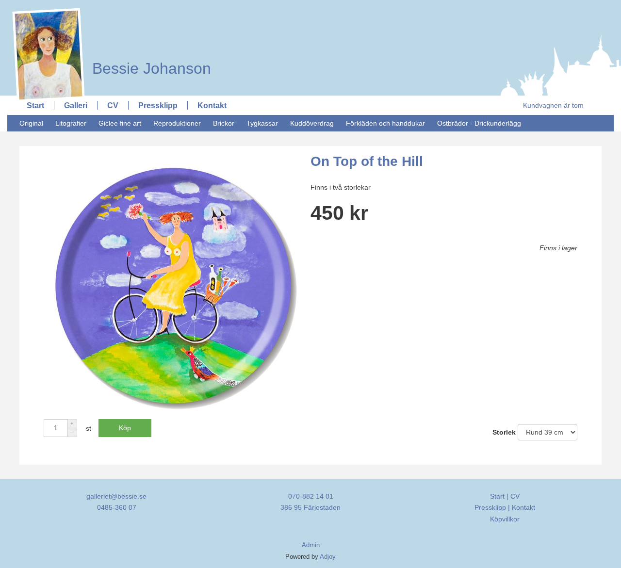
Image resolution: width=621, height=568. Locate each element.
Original (31, 123)
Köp (125, 428)
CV (112, 105)
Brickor (223, 123)
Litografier (70, 123)
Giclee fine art (119, 123)
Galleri (75, 105)
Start (35, 105)
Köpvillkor (505, 519)
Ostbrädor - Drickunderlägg (479, 123)
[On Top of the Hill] (173, 413)
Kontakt (212, 105)
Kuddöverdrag (312, 123)
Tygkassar (262, 123)
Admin (311, 545)
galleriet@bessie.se (116, 496)
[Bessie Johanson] (146, 8)
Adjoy (328, 556)
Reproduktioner (177, 123)
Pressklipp (158, 105)
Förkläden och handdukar (385, 123)
